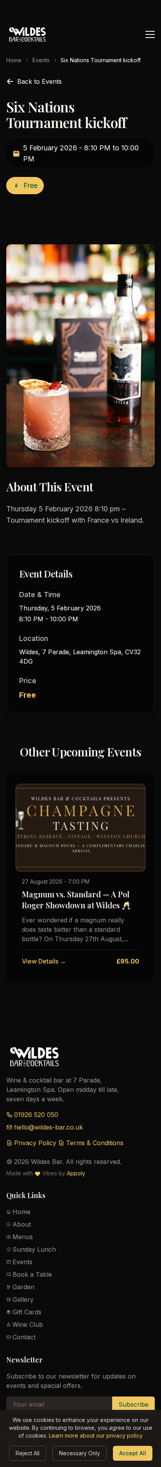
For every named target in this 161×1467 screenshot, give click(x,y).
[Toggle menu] (150, 34)
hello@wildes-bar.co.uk (48, 1127)
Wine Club (28, 1324)
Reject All (27, 1453)
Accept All (132, 1453)
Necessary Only (79, 1453)
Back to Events (39, 81)
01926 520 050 (36, 1115)
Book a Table (32, 1274)
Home (13, 60)
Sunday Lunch (34, 1249)
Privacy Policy (35, 1143)
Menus (23, 1237)
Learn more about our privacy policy (96, 1435)
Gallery (23, 1299)
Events (41, 60)
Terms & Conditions (94, 1143)
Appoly (76, 1173)
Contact (24, 1337)
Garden (23, 1287)
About (22, 1224)
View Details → (44, 961)
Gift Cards (27, 1312)
